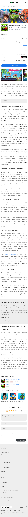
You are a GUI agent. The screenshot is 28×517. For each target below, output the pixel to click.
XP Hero (3, 495)
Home (2, 6)
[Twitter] (5, 507)
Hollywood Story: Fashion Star (8, 500)
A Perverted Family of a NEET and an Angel (11, 490)
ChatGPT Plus (4, 480)
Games (6, 6)
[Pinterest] (11, 507)
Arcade (10, 6)
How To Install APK (5, 462)
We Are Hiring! (4, 454)
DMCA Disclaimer (5, 452)
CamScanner (4, 482)
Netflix (2, 477)
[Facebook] (2, 507)
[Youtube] (8, 507)
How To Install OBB (5, 467)
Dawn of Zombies (10, 254)
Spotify (2, 475)
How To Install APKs (5, 465)
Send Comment (21, 440)
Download (14, 66)
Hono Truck (3, 492)
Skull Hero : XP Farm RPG (7, 497)
